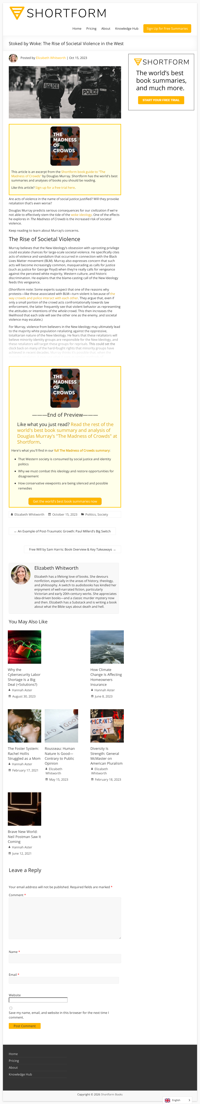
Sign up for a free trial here (55, 187)
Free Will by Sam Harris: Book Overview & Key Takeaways (72, 549)
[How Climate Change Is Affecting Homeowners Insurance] (107, 632)
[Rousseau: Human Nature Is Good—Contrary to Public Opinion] (61, 711)
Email (14, 974)
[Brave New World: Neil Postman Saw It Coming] (24, 794)
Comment (17, 895)
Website (15, 995)
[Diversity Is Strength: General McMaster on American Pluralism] (107, 711)
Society (102, 514)
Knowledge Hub (126, 28)
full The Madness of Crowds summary (82, 450)
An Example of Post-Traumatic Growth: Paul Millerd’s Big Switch (62, 531)
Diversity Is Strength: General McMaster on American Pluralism (106, 756)
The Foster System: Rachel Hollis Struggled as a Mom (24, 753)
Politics (90, 514)
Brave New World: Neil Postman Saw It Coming (24, 836)
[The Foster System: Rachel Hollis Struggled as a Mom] (24, 711)
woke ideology (81, 215)
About (105, 28)
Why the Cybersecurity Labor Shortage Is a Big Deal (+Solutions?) (24, 677)
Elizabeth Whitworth (51, 58)
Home (76, 28)
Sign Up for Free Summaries (167, 28)
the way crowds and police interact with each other (62, 296)
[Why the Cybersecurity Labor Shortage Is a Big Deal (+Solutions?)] (24, 632)
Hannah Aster (22, 690)
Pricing (91, 28)
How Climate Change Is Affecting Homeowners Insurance (106, 677)
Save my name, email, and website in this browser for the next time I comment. (59, 1015)
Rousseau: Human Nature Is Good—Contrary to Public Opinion (60, 756)
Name (14, 952)
